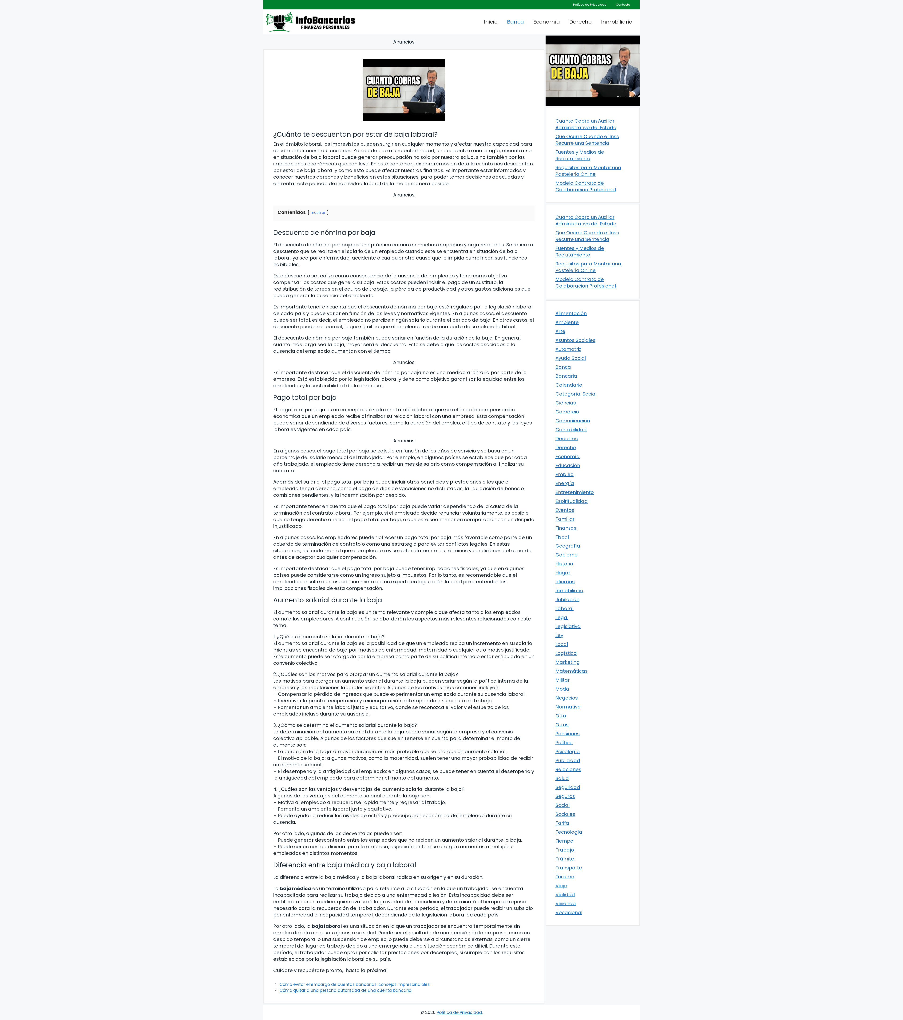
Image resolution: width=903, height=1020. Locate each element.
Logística (566, 653)
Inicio (491, 21)
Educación (567, 465)
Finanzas (565, 528)
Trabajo (564, 850)
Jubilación (567, 599)
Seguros (565, 796)
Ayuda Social (570, 358)
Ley (559, 635)
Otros (562, 724)
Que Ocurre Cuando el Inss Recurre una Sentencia (587, 139)
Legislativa (568, 626)
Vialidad (565, 894)
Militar (562, 680)
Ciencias (565, 403)
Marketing (567, 662)
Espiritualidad (571, 501)
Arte (560, 331)
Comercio (567, 411)
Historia (564, 563)
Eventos (564, 510)
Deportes (566, 438)
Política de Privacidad (589, 4)
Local (561, 644)
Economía (546, 21)
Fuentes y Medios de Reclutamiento (579, 155)
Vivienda (565, 903)
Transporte (568, 867)
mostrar (318, 212)
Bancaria (566, 376)
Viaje (561, 885)
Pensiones (567, 733)
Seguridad (567, 787)
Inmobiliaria (617, 21)
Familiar (564, 519)
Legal (561, 617)
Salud (562, 778)
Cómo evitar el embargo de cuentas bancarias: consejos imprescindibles (355, 984)
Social (562, 805)
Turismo (564, 876)
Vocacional (568, 912)
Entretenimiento (574, 492)
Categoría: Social (576, 394)
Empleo (564, 474)
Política (564, 742)
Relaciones (568, 769)
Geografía (567, 546)
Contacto (623, 4)
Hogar (562, 572)
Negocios (566, 698)
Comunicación (572, 420)
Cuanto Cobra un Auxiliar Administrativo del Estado (585, 124)
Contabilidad (571, 429)
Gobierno (566, 555)
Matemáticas (571, 671)
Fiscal (562, 537)
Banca (515, 21)
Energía (564, 483)
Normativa (568, 707)
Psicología (567, 751)
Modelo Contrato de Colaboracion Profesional (585, 186)
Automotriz (568, 349)
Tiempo (564, 841)
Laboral (564, 608)
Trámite (564, 859)
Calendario (568, 385)
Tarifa (562, 823)
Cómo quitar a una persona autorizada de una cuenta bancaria (346, 990)
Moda (562, 689)
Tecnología (568, 832)
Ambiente (567, 322)
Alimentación (571, 313)
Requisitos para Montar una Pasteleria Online (588, 170)
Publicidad (567, 760)
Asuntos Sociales (575, 340)
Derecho (580, 21)
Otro (560, 715)
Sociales (565, 814)
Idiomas (565, 581)
